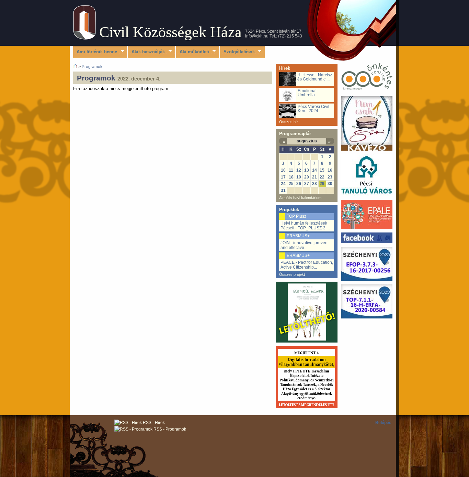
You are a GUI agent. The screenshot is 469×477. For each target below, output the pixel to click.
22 (322, 177)
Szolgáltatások (237, 52)
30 (330, 183)
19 (298, 177)
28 (314, 183)
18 (291, 177)
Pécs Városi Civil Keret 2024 (313, 108)
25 (291, 183)
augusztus (307, 141)
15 (322, 170)
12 (298, 170)
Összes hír (288, 122)
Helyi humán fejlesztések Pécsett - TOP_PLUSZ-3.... (305, 225)
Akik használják (146, 52)
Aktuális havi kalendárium (300, 198)
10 (283, 170)
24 (283, 183)
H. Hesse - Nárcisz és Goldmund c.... (314, 77)
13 (306, 170)
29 (322, 183)
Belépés (383, 422)
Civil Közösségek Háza (170, 32)
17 (283, 177)
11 (291, 170)
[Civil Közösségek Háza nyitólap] (75, 66)
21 (314, 177)
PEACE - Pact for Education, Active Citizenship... (307, 265)
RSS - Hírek (153, 422)
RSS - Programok (169, 429)
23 (330, 177)
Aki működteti (192, 52)
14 (314, 170)
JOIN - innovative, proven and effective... (304, 245)
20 (306, 177)
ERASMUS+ (298, 236)
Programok (92, 66)
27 (306, 183)
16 (330, 170)
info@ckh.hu (256, 36)
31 (283, 190)
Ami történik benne (95, 52)
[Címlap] (84, 38)
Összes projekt (292, 274)
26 (298, 183)
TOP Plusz (296, 216)
